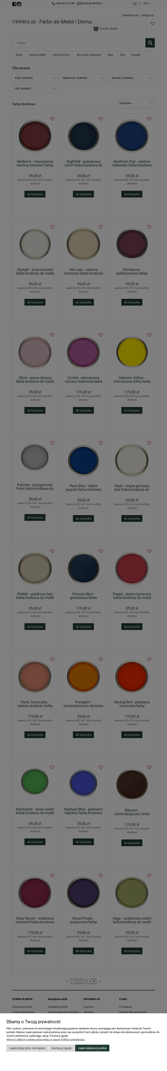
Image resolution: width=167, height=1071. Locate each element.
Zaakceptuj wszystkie (92, 1048)
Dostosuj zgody (62, 1048)
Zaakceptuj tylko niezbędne (27, 1048)
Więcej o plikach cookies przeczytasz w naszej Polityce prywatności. (46, 1039)
